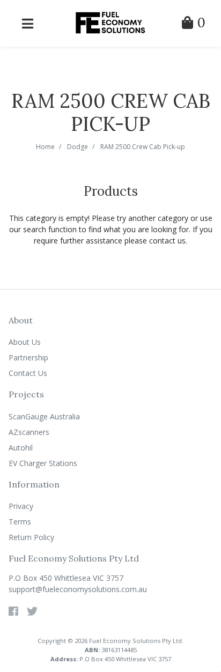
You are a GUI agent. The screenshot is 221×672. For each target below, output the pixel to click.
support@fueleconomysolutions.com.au (78, 589)
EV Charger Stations (43, 463)
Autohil (21, 447)
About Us (25, 342)
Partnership (28, 357)
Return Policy (31, 537)
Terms (20, 521)
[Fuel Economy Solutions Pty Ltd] (110, 22)
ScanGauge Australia (44, 416)
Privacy (21, 506)
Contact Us (28, 373)
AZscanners (29, 432)
